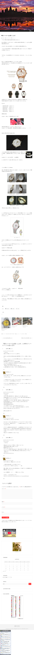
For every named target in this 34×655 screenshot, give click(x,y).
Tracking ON (8, 654)
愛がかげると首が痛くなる (27, 338)
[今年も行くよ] (27, 321)
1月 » (5, 571)
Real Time (5, 654)
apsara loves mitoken (17, 4)
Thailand (7, 333)
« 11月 (3, 571)
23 (24, 568)
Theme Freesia (20, 628)
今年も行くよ (24, 325)
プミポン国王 (22, 333)
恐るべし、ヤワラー (15, 325)
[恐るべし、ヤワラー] (17, 321)
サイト (3, 512)
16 (24, 566)
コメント (4, 488)
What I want (12, 333)
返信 (4, 369)
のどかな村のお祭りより (7, 338)
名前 (3, 501)
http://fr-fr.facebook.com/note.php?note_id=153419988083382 (16, 476)
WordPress (26, 628)
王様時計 (25, 333)
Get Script (3, 654)
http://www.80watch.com (9, 453)
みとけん (17, 551)
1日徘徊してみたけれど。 (4, 328)
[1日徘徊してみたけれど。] (6, 323)
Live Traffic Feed (5, 630)
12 (9, 566)
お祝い (17, 333)
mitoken (7, 371)
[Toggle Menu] (30, 30)
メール (3, 507)
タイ (19, 333)
